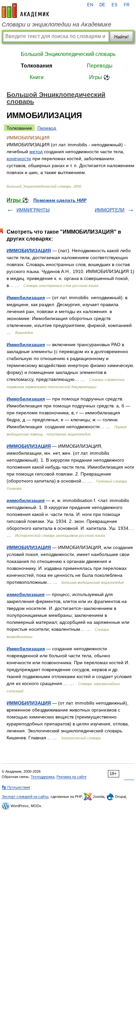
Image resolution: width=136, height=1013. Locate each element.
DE (102, 5)
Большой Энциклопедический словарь (68, 54)
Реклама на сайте (71, 777)
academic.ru (25, 10)
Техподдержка (42, 777)
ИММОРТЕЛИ (109, 209)
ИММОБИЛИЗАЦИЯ (29, 250)
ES (115, 5)
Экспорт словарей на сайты (25, 797)
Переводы (100, 66)
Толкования (36, 66)
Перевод (46, 128)
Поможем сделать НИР (59, 200)
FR (126, 5)
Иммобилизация (26, 297)
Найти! (121, 36)
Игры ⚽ (99, 77)
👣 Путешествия (16, 787)
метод (36, 151)
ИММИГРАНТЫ (33, 209)
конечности (19, 158)
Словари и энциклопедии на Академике (56, 24)
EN (90, 5)
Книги (37, 77)
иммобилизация (26, 500)
